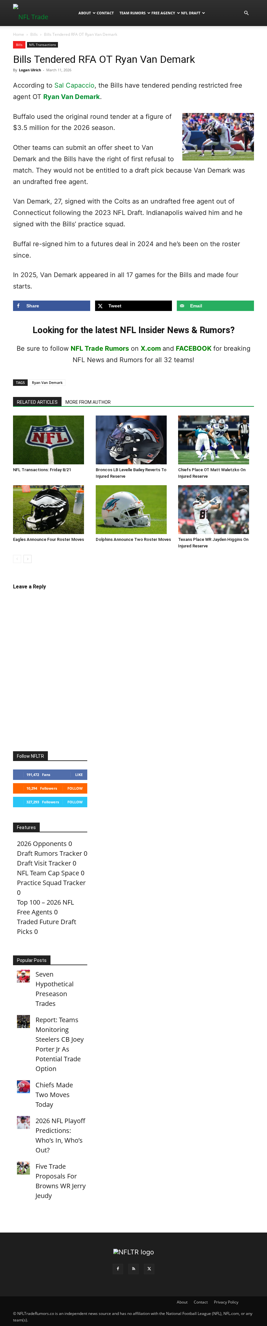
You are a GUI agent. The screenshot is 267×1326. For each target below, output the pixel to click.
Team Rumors (132, 12)
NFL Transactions (42, 44)
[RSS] (133, 1269)
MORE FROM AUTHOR (88, 402)
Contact (105, 12)
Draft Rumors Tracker (49, 853)
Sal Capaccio (74, 85)
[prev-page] (17, 559)
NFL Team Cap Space (48, 872)
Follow (75, 788)
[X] (149, 1269)
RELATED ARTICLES (37, 402)
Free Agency (163, 12)
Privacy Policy (226, 1302)
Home (18, 34)
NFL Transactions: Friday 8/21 (42, 469)
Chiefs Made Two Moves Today (54, 1094)
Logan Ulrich (30, 69)
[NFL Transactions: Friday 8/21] (51, 440)
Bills (34, 34)
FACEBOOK (194, 348)
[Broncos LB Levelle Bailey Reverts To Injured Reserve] (134, 440)
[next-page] (27, 559)
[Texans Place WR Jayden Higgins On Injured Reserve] (216, 509)
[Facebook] (118, 1269)
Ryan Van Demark (71, 97)
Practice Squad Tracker (51, 882)
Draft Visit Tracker (44, 863)
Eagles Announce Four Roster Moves (48, 539)
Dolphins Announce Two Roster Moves (133, 539)
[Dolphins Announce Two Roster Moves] (134, 509)
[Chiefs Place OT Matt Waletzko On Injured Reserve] (216, 440)
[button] (246, 12)
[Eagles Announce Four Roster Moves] (51, 509)
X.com (151, 348)
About (84, 12)
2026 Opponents (42, 843)
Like (79, 774)
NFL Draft (190, 12)
